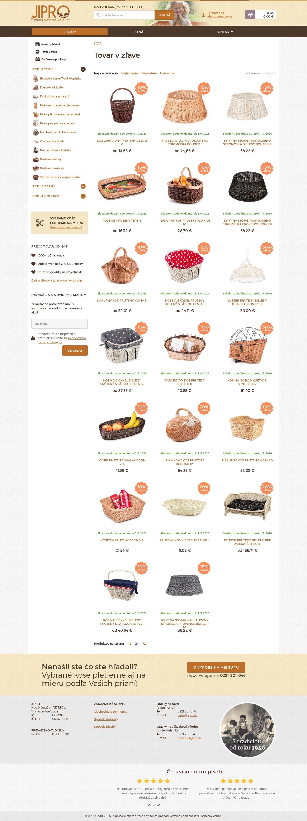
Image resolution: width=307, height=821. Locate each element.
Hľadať (164, 15)
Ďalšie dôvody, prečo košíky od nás (56, 280)
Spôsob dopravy (106, 719)
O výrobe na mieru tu (216, 667)
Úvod (98, 43)
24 (136, 643)
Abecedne (167, 73)
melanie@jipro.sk (189, 738)
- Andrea (153, 804)
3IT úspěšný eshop (209, 815)
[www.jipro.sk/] (50, 13)
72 (144, 643)
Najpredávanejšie (106, 73)
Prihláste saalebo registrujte (219, 14)
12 (129, 643)
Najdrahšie (149, 73)
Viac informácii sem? (66, 227)
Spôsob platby (104, 726)
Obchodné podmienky (110, 711)
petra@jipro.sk (187, 715)
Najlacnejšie (129, 73)
